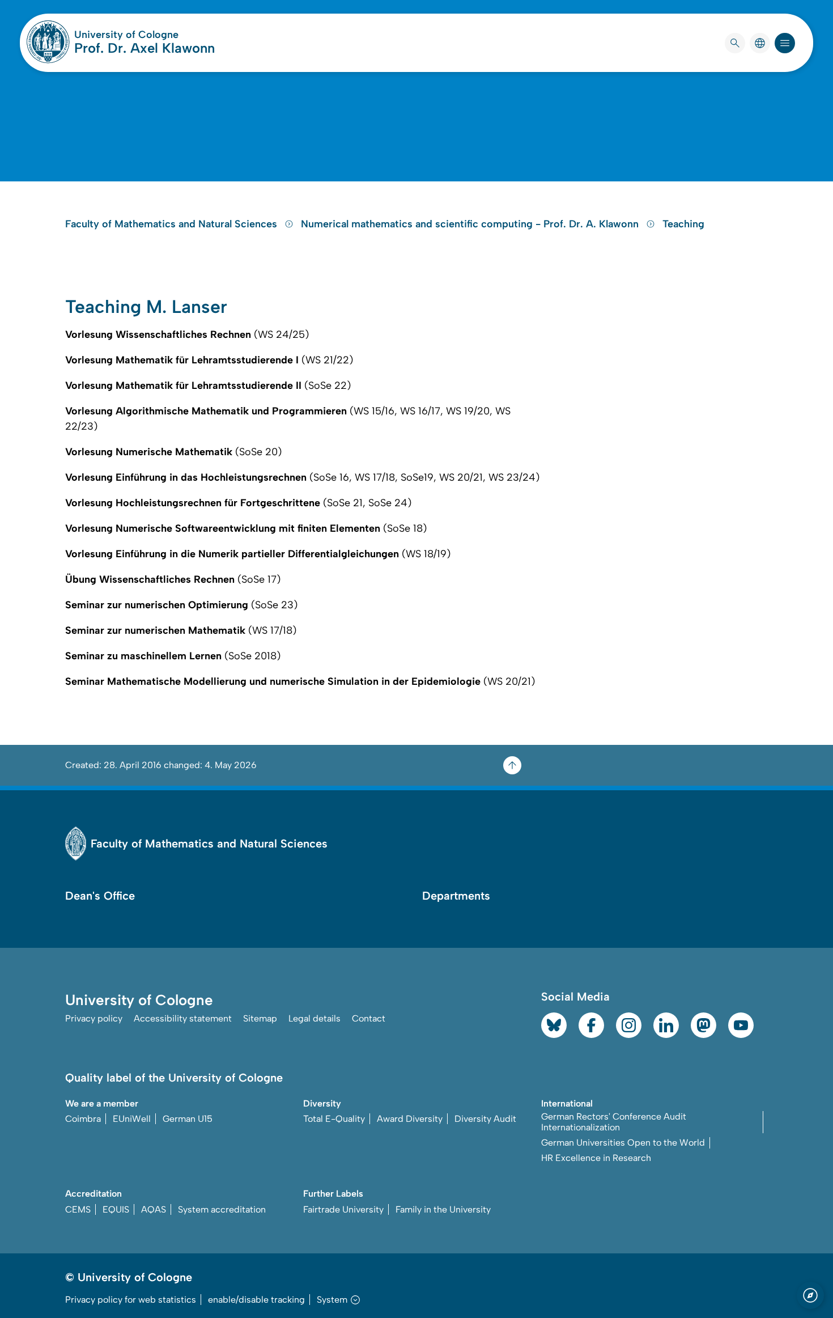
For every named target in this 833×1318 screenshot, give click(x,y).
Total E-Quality (334, 1118)
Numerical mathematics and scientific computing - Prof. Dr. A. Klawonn (471, 224)
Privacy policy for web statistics (130, 1299)
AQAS (153, 1209)
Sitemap (260, 1018)
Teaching (683, 224)
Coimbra (83, 1118)
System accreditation (222, 1209)
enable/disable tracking (256, 1299)
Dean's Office (100, 895)
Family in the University (443, 1209)
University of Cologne (144, 34)
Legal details (314, 1018)
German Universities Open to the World (623, 1142)
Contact (368, 1018)
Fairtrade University (343, 1209)
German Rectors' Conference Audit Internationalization (613, 1122)
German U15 (187, 1118)
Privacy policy (93, 1018)
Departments (456, 895)
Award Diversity (410, 1118)
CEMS (78, 1209)
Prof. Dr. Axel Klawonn (144, 48)
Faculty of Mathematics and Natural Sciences (172, 224)
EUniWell (132, 1118)
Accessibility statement (183, 1018)
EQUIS (116, 1209)
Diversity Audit (485, 1118)
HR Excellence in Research (596, 1157)
